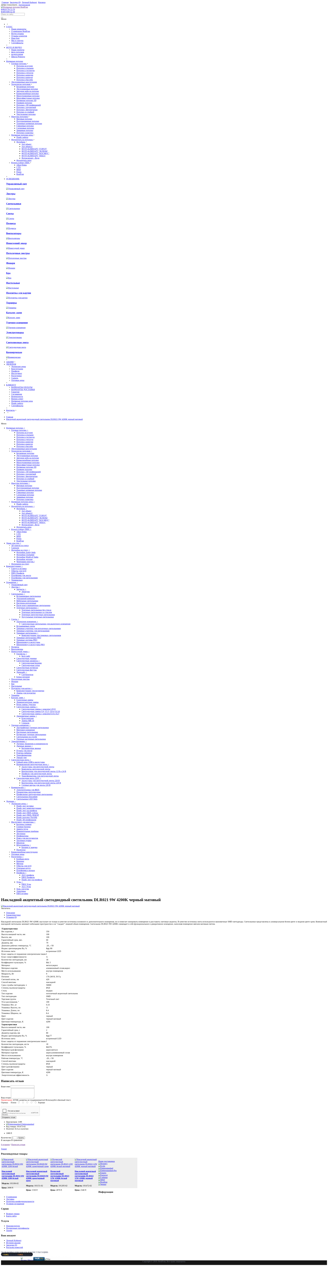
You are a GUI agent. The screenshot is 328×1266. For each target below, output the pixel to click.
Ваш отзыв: (6, 1098)
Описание (10, 913)
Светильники (13, 203)
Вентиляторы (13, 233)
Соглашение (16, 394)
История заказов (13, 1243)
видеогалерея (17, 54)
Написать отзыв (18, 1144)
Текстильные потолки (26, 114)
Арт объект (26, 144)
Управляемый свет (16, 183)
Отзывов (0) (11, 917)
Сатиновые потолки (25, 128)
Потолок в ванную (24, 77)
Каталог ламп (14, 312)
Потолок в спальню (25, 68)
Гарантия (15, 392)
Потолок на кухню (24, 66)
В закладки (6, 1140)
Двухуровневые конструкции (24, 82)
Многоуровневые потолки (27, 96)
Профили (15, 371)
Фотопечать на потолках (22, 140)
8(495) (8, 12)
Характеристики (13, 915)
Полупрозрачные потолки (27, 121)
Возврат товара (12, 1214)
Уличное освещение (17, 322)
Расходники (16, 376)
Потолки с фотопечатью (27, 110)
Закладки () (11, 1245)
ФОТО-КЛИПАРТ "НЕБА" (34, 156)
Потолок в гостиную (25, 70)
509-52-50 (10, 1255)
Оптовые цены (17, 380)
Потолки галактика (24, 133)
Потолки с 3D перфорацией (28, 105)
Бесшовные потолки (25, 87)
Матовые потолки (24, 119)
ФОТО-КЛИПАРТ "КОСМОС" (35, 153)
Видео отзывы (17, 34)
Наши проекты (17, 50)
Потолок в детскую (24, 73)
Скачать (14, 378)
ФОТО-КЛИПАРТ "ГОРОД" (34, 149)
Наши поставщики (106, 1161)
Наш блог (15, 38)
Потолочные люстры (18, 253)
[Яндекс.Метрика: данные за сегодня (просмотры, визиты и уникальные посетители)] (28, 1259)
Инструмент (16, 373)
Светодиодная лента (17, 342)
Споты (10, 213)
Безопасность (17, 396)
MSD (18, 169)
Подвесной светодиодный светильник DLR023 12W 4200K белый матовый (59, 1176)
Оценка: (4, 1102)
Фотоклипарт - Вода (30, 158)
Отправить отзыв (8, 1117)
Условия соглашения (15, 1204)
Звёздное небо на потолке (27, 91)
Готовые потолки (19, 63)
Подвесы (11, 223)
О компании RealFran (20, 31)
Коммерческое (14, 352)
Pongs (18, 172)
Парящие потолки (24, 103)
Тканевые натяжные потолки (29, 123)
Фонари (10, 263)
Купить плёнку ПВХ (20, 163)
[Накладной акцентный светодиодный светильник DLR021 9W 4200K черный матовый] (40, 906)
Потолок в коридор (24, 75)
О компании (11, 1197)
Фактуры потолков (19, 116)
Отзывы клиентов (19, 36)
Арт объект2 (27, 146)
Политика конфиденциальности (20, 1201)
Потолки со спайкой (25, 112)
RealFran (20, 174)
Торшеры (11, 302)
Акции (9, 1230)
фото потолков (17, 52)
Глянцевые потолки (25, 126)
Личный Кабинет (13, 1240)
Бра (8, 273)
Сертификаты (17, 43)
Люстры (10, 193)
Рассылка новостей (14, 1247)
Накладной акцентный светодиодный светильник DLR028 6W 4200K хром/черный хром (37, 1176)
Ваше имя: (5, 1086)
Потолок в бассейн (24, 80)
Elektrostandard (27, 1124)
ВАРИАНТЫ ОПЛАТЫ (21, 387)
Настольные (13, 283)
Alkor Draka (21, 165)
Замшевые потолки (24, 130)
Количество (6, 1138)
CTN (18, 167)
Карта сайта (11, 1216)
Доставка (10, 1199)
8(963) (8, 9)
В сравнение (16, 1140)
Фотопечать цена (23, 160)
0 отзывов (5, 1144)
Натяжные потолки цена (22, 135)
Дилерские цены (18, 366)
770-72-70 (24, 1255)
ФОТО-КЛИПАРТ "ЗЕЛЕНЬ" (35, 151)
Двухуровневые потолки (27, 89)
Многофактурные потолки (28, 98)
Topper (4, 1149)
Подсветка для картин (18, 293)
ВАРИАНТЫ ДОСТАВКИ (23, 389)
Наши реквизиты (18, 29)
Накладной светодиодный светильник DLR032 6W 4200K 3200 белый (13, 1174)
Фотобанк (21, 142)
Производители (13, 1226)
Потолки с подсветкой (26, 107)
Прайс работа (22, 137)
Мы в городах (17, 40)
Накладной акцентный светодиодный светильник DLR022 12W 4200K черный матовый (85, 1176)
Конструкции (17, 369)
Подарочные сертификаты (17, 1228)
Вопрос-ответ (17, 399)
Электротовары (15, 332)
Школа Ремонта (18, 57)
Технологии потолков (21, 84)
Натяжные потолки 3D (26, 100)
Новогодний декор (16, 243)
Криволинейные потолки (27, 93)
